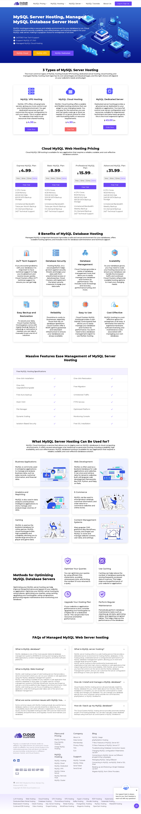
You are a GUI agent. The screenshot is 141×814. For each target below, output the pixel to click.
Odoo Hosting (38, 806)
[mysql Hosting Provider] (20, 4)
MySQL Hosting (60, 761)
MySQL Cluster (60, 780)
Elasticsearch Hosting (21, 804)
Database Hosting (45, 801)
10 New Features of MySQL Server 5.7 (106, 745)
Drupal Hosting (51, 806)
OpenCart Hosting (99, 806)
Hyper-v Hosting (83, 799)
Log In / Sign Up (123, 4)
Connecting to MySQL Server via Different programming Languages (107, 756)
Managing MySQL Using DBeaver (104, 760)
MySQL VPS (41, 53)
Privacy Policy (78, 745)
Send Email (77, 768)
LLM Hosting (18, 799)
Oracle (34, 744)
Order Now (31, 129)
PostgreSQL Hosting (84, 804)
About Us (76, 737)
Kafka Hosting (78, 801)
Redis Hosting (68, 804)
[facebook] (15, 761)
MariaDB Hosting (115, 804)
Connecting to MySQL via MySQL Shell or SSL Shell (108, 763)
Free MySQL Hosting (59, 743)
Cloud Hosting (44, 799)
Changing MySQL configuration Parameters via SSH (108, 751)
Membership (78, 743)
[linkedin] (19, 761)
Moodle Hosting (92, 801)
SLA (74, 751)
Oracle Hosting (37, 804)
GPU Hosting (57, 799)
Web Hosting (30, 799)
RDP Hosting (97, 799)
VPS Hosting (69, 799)
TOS (74, 748)
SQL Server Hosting (53, 804)
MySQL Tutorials (79, 760)
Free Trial (70, 129)
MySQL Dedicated (62, 53)
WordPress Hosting (67, 806)
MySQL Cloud (22, 53)
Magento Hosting (83, 806)
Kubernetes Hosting (112, 799)
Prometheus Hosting (62, 801)
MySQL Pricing (60, 740)
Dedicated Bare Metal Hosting (24, 801)
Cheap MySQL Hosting (60, 748)
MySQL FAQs (78, 763)
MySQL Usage (97, 737)
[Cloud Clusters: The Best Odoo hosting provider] (24, 735)
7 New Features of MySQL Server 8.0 (105, 743)
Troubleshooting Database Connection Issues (108, 748)
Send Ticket (77, 766)
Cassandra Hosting (108, 801)
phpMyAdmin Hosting (100, 740)
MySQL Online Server (60, 772)
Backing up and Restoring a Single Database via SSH (108, 768)
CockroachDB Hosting (21, 806)
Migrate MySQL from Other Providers (105, 771)
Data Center (77, 740)
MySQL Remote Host (60, 777)
